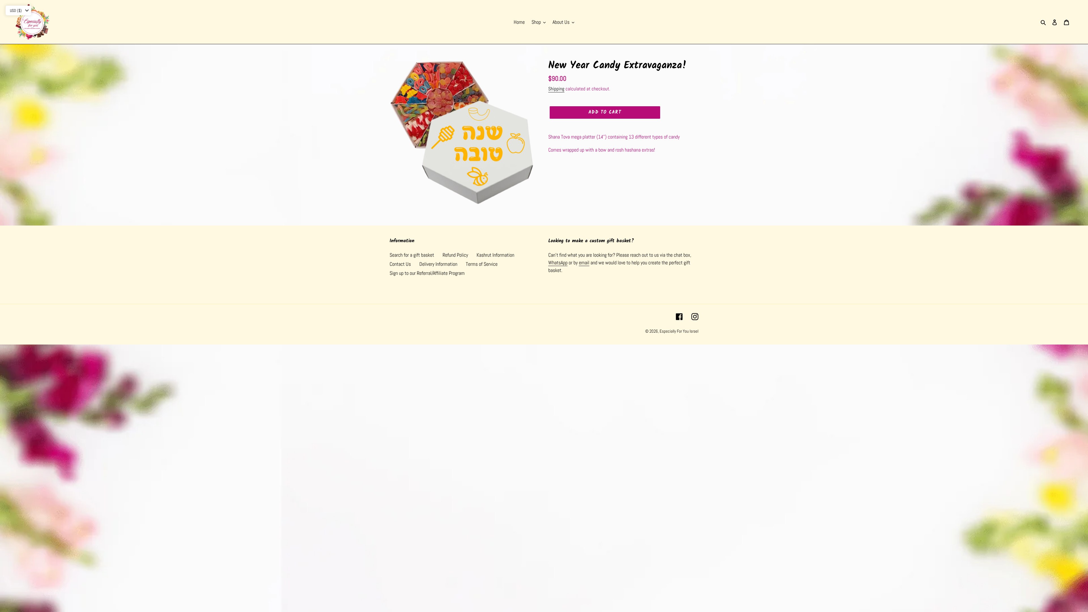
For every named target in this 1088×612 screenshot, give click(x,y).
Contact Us (400, 264)
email (584, 262)
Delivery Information (438, 264)
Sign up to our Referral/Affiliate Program (427, 273)
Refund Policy (455, 255)
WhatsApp (558, 262)
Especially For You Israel (679, 331)
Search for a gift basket (412, 255)
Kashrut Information (495, 255)
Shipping (556, 89)
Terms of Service (482, 264)
